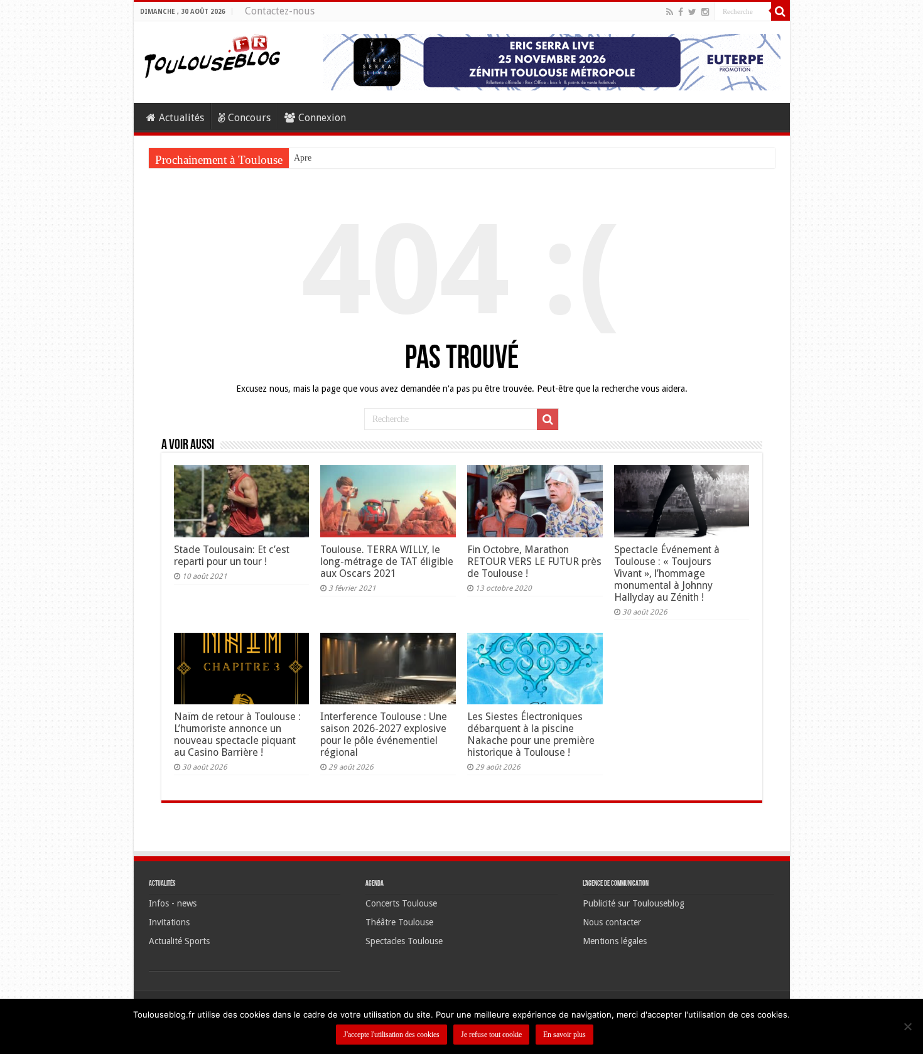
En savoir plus (564, 1034)
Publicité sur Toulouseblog (633, 903)
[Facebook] (680, 11)
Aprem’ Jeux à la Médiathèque (348, 158)
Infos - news (173, 903)
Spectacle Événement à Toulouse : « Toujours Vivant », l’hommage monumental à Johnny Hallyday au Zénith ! (667, 573)
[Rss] (669, 11)
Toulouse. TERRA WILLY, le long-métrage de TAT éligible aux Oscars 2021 (386, 561)
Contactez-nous (280, 11)
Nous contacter (612, 922)
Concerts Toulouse (401, 903)
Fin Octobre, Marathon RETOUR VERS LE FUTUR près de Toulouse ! (534, 561)
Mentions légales (615, 941)
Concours (249, 118)
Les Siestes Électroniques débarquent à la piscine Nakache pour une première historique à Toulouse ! (531, 734)
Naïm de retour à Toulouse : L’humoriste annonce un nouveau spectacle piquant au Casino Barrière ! (237, 734)
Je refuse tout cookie (491, 1034)
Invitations (169, 922)
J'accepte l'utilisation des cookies (391, 1034)
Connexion (322, 118)
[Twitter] (692, 11)
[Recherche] (780, 11)
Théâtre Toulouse (399, 922)
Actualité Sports (179, 941)
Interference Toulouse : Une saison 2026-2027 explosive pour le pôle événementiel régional (383, 734)
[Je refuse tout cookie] (907, 1026)
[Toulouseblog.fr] (212, 55)
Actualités (181, 118)
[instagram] (705, 11)
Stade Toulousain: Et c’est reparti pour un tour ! (231, 555)
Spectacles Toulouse (404, 941)
